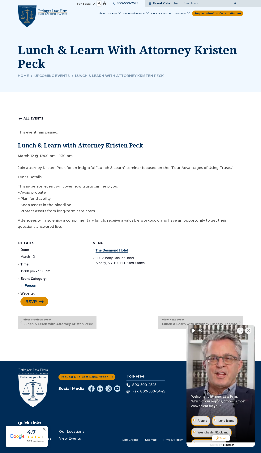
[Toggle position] (240, 331)
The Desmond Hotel (112, 250)
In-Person (28, 285)
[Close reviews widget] (44, 429)
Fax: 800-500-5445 (148, 391)
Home (23, 76)
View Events (70, 438)
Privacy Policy (173, 440)
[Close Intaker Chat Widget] (248, 331)
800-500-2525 (127, 3)
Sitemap (151, 440)
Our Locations (71, 431)
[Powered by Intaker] (228, 445)
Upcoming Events (52, 76)
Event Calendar (165, 3)
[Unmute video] (193, 331)
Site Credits (130, 440)
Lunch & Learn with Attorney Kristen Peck (58, 324)
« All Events (32, 118)
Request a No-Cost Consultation (215, 13)
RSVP (31, 301)
